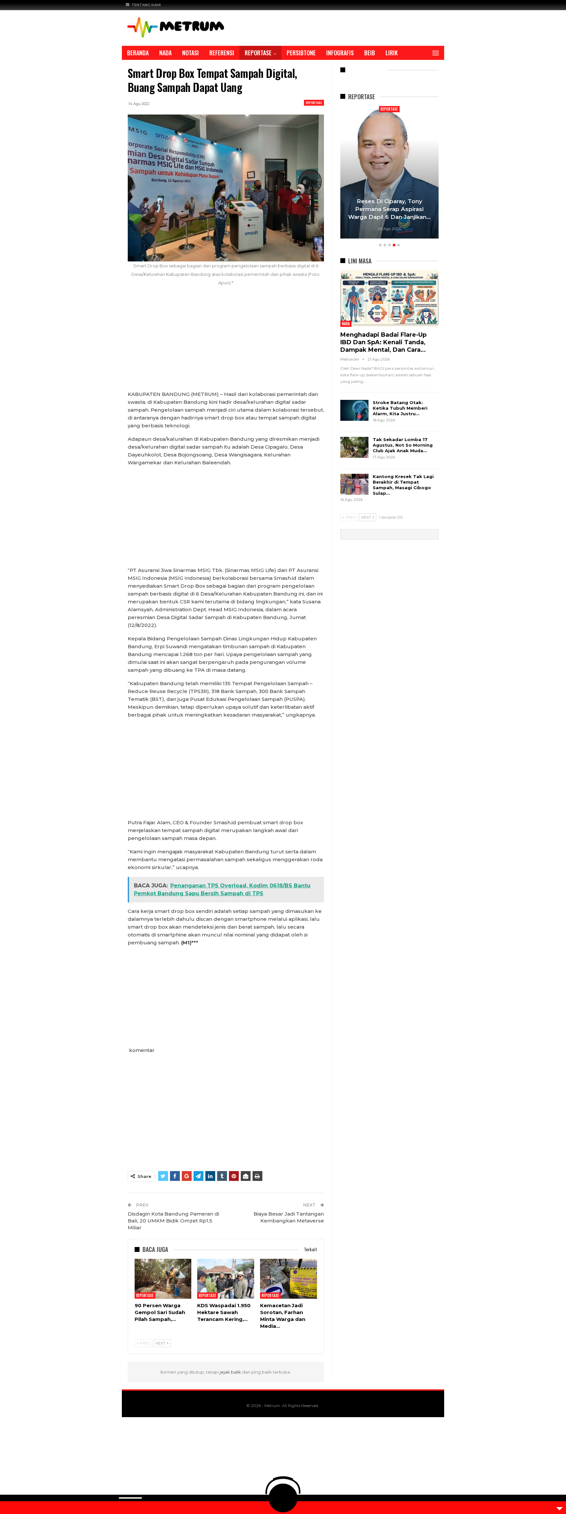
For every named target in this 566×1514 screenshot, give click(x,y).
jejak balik (231, 1372)
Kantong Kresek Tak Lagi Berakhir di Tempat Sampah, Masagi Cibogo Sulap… (403, 485)
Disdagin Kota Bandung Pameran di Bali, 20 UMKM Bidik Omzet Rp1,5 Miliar (173, 1221)
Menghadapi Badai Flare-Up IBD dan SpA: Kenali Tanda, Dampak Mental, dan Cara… (383, 342)
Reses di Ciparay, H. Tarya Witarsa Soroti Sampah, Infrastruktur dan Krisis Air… (389, 209)
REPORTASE (258, 52)
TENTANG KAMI (146, 5)
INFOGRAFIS (340, 52)
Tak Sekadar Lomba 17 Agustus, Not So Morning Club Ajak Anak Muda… (403, 445)
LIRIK (392, 52)
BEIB (369, 52)
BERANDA (138, 52)
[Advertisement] (226, 342)
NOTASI (190, 52)
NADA (165, 52)
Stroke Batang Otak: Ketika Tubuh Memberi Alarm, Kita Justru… (400, 408)
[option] (389, 173)
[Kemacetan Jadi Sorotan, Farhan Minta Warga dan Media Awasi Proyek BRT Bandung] (288, 1279)
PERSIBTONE (301, 52)
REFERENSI (221, 52)
